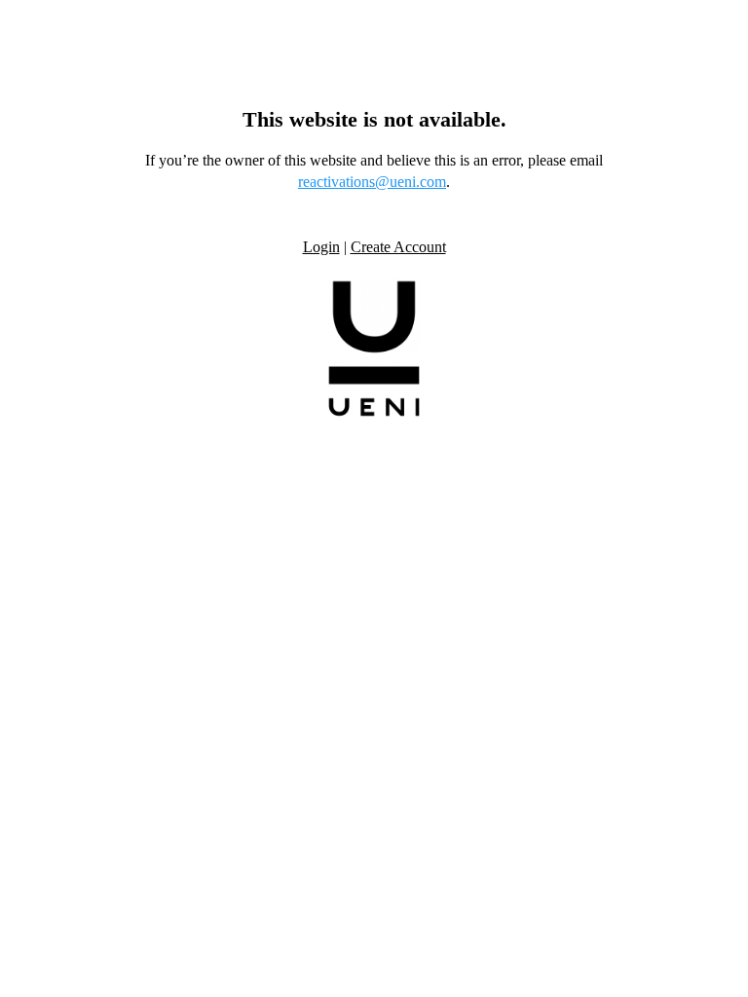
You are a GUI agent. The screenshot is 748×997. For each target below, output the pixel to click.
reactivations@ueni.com (372, 181)
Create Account (398, 247)
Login (321, 247)
